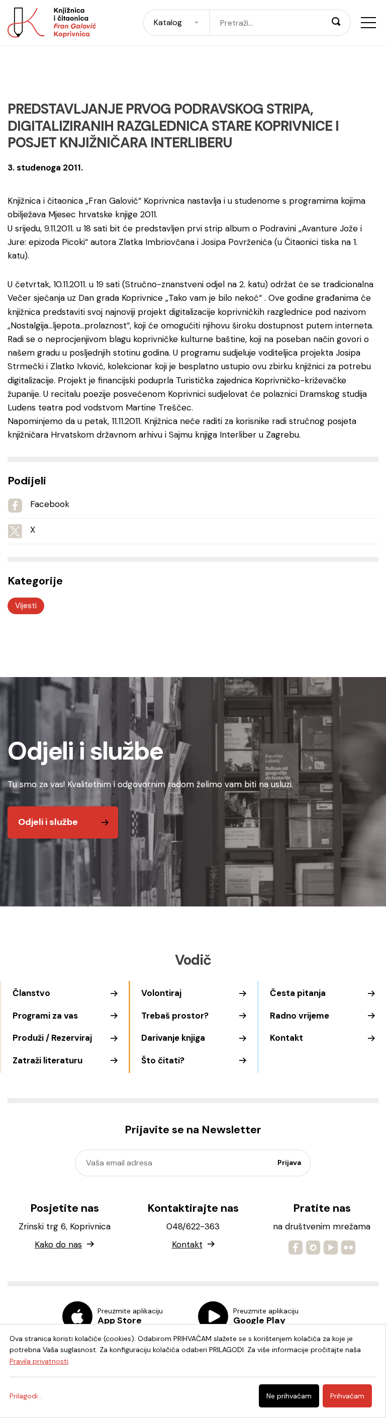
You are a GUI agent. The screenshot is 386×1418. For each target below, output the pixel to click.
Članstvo (31, 992)
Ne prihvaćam (289, 1395)
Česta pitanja (298, 992)
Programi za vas (45, 1015)
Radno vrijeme (299, 1015)
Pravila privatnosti (39, 1361)
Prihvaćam (347, 1395)
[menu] (368, 22)
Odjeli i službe (48, 822)
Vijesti (26, 606)
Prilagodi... (26, 1395)
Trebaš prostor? (175, 1015)
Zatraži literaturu (47, 1060)
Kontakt (286, 1037)
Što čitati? (162, 1060)
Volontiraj (161, 992)
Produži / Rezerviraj (52, 1037)
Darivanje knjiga (173, 1037)
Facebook (49, 504)
